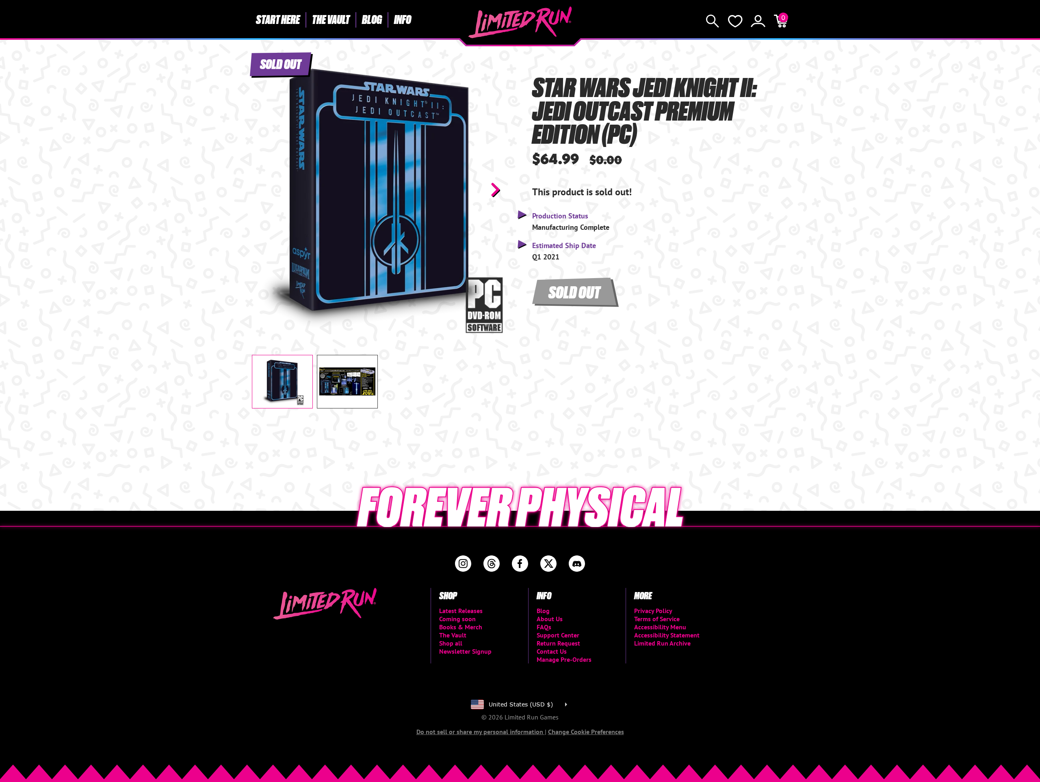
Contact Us (552, 651)
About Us (550, 619)
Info (402, 19)
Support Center (558, 635)
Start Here (278, 19)
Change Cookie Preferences (586, 732)
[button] (264, 190)
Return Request (558, 643)
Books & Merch (460, 627)
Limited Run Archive (662, 643)
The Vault (331, 19)
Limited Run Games (520, 22)
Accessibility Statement (667, 635)
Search (712, 21)
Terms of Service (657, 619)
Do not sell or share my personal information (480, 732)
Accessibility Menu (660, 627)
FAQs (544, 627)
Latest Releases (461, 611)
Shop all (450, 643)
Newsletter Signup (465, 651)
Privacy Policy (653, 611)
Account (758, 21)
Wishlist (735, 21)
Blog (372, 19)
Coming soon (457, 619)
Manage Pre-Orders (564, 659)
